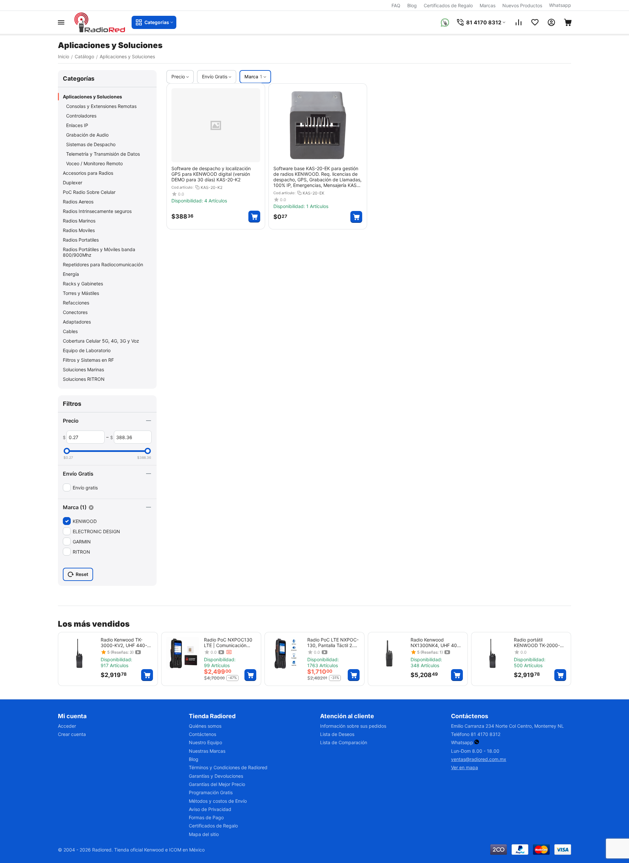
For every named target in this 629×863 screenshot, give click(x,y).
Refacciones (76, 302)
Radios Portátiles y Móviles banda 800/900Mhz (99, 252)
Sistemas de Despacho (90, 144)
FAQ (395, 5)
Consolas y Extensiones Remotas (101, 106)
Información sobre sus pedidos (353, 726)
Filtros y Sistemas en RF (88, 360)
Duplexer (72, 182)
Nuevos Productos (522, 5)
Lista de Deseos (337, 734)
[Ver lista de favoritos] (534, 22)
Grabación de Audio (87, 135)
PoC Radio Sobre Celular (89, 192)
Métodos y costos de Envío (218, 801)
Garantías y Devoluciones (216, 776)
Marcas (487, 5)
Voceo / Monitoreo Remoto (94, 163)
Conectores (75, 312)
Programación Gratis (211, 792)
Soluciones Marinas (83, 369)
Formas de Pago (206, 817)
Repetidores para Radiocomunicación (103, 264)
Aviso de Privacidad (210, 809)
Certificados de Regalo (448, 5)
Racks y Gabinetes (83, 283)
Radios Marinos (79, 220)
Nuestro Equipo (205, 742)
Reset (82, 574)
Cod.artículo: (182, 187)
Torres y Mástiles (81, 293)
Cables (70, 331)
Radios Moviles (79, 230)
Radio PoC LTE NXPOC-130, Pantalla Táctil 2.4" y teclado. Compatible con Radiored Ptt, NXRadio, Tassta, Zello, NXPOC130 (333, 642)
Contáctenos (202, 734)
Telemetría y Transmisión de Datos (103, 154)
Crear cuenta (72, 734)
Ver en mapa (464, 767)
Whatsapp (560, 5)
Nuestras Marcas (207, 751)
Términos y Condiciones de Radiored (228, 767)
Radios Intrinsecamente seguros (97, 211)
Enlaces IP (77, 125)
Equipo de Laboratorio (87, 350)
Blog (412, 5)
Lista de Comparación (343, 742)
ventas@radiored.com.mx (478, 759)
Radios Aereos (78, 201)
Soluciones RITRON (84, 379)
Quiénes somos (205, 726)
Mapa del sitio (204, 834)
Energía (71, 274)
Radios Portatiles (81, 240)
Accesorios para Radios (88, 173)
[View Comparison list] (518, 22)
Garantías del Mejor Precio (217, 784)
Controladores (81, 115)
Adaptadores (77, 322)
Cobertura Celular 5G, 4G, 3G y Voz (101, 341)
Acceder (67, 726)
